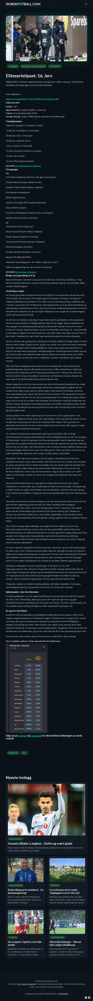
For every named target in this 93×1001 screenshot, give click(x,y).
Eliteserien (13, 753)
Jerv (24, 753)
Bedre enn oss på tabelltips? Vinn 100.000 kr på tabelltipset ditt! (32, 99)
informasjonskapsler (26, 984)
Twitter (22, 735)
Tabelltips (13, 66)
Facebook (35, 735)
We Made (64, 993)
